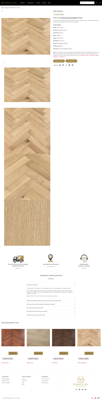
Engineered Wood (9, 7)
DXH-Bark (54, 362)
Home (2, 7)
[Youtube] (85, 389)
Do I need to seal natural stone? (35, 307)
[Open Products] (24, 2)
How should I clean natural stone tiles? (37, 311)
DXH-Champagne (81, 362)
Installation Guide (84, 55)
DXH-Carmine (5, 362)
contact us (62, 56)
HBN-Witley (30, 362)
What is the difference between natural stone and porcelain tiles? (44, 300)
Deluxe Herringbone (69, 18)
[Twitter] (82, 389)
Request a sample (59, 61)
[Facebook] (79, 389)
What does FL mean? (32, 284)
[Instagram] (76, 389)
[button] (2, 11)
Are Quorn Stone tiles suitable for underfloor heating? (41, 304)
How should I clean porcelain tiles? (36, 315)
